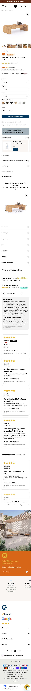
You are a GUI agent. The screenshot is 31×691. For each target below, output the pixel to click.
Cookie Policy (16, 678)
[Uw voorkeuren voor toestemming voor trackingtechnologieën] (28, 688)
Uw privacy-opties (12, 686)
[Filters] (3, 293)
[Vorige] (26, 138)
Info (5, 678)
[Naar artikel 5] (25, 46)
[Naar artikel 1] (4, 46)
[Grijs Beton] (23, 102)
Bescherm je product (10, 122)
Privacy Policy (10, 678)
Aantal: (3, 107)
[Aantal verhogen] (10, 110)
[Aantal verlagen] (4, 110)
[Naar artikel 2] (9, 46)
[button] (5, 63)
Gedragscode (15, 681)
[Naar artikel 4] (20, 46)
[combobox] (15, 82)
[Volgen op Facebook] (3, 651)
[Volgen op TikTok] (20, 651)
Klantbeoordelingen (7, 176)
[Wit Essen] (19, 102)
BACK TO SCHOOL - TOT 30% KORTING (15, 1)
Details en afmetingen (7, 171)
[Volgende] (28, 138)
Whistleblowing (23, 678)
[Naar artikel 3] (14, 46)
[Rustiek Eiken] (3, 102)
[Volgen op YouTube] (15, 651)
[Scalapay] (24, 73)
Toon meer (15, 501)
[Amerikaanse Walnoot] (7, 102)
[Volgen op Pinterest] (11, 651)
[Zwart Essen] (11, 102)
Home (3, 10)
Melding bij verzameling (9, 689)
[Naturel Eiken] (15, 102)
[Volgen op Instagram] (7, 651)
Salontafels (9, 10)
